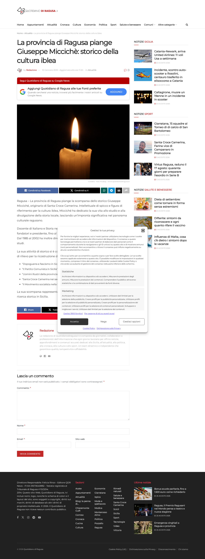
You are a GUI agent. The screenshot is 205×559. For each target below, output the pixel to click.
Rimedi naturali (117, 490)
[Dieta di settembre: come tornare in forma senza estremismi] (143, 204)
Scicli (116, 509)
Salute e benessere (130, 24)
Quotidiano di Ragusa (33, 549)
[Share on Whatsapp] (104, 190)
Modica (98, 508)
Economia (90, 24)
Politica (103, 24)
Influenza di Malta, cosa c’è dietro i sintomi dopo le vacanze (170, 240)
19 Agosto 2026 (163, 135)
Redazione (31, 70)
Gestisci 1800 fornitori (73, 313)
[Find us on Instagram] (28, 517)
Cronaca (64, 24)
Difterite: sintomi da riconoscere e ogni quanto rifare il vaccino (169, 222)
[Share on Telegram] (111, 190)
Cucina (79, 523)
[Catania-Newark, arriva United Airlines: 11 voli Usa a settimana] (143, 56)
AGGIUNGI (116, 91)
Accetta (74, 321)
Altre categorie (166, 24)
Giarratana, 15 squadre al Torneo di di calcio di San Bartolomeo (171, 127)
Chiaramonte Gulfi (82, 509)
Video (116, 526)
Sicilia (116, 513)
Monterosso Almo (101, 513)
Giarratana (100, 492)
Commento (24, 388)
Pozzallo (99, 523)
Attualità (52, 24)
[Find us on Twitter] (22, 517)
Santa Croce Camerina (119, 503)
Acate (78, 488)
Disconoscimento (166, 549)
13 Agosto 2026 (163, 179)
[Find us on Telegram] (33, 517)
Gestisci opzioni (131, 321)
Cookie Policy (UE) (117, 549)
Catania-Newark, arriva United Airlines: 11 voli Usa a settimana (169, 55)
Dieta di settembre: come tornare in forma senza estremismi (169, 203)
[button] (143, 230)
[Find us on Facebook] (17, 517)
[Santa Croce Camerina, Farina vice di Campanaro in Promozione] (143, 147)
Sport (113, 24)
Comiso (79, 515)
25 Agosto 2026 (163, 63)
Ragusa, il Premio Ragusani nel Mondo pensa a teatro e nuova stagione (169, 508)
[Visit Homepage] (37, 10)
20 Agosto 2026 (163, 248)
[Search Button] (187, 24)
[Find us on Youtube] (39, 517)
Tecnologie (119, 521)
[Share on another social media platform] (126, 190)
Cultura (77, 24)
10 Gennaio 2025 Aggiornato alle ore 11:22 (63, 70)
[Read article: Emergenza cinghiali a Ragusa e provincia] (143, 527)
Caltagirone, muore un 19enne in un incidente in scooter (169, 96)
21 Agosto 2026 (163, 230)
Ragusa (98, 527)
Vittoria (117, 530)
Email (21, 439)
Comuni (148, 24)
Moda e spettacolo (100, 502)
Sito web (80, 439)
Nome (21, 425)
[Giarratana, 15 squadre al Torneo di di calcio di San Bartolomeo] (143, 128)
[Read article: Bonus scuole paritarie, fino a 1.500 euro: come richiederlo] (143, 493)
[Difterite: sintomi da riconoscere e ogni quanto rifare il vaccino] (143, 222)
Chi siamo (183, 549)
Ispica (98, 497)
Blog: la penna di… (82, 502)
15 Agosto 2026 (163, 157)
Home (20, 24)
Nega (104, 321)
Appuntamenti (35, 24)
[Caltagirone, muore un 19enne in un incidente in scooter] (143, 97)
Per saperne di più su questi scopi (99, 313)
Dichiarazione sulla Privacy (109, 328)
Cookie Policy (89, 328)
